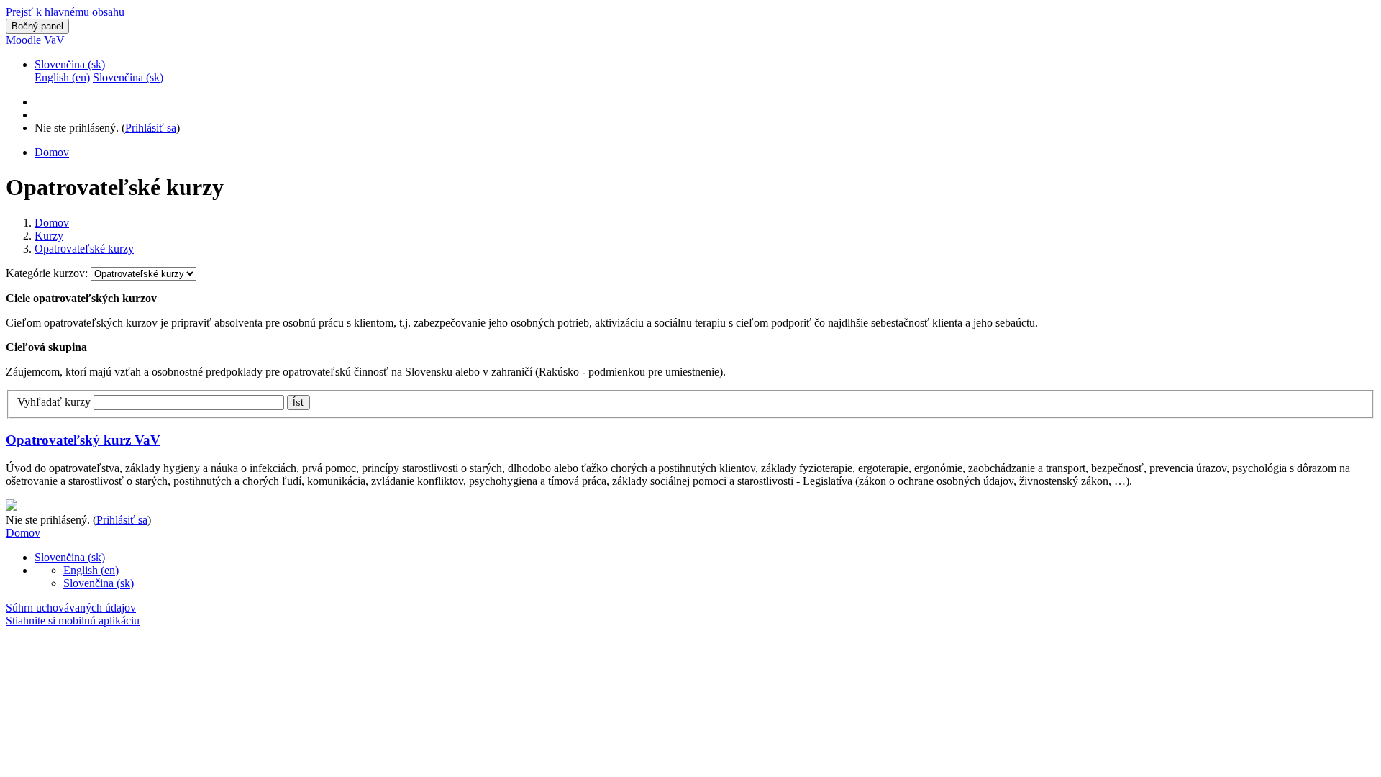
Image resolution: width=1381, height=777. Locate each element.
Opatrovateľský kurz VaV (83, 439)
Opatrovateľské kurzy (84, 248)
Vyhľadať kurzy (54, 402)
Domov (52, 223)
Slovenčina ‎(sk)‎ (70, 64)
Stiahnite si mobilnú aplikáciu (73, 620)
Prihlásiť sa (150, 128)
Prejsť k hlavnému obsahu (65, 12)
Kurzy (49, 236)
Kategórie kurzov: (48, 273)
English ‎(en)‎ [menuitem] (62, 77)
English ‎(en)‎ (91, 570)
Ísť (298, 402)
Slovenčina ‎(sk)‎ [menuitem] (128, 77)
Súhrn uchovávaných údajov (71, 607)
